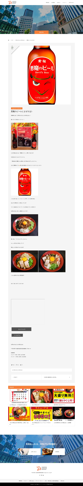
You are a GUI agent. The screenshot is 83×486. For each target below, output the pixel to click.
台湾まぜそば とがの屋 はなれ (16, 108)
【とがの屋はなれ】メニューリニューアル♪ (40, 404)
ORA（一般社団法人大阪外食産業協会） (52, 480)
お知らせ (58, 2)
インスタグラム (17, 335)
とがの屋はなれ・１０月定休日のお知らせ (18, 404)
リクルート (65, 2)
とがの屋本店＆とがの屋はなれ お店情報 (62, 422)
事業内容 (47, 2)
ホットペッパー (21, 329)
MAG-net (62, 480)
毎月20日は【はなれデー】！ (60, 404)
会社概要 (53, 2)
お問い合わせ (71, 2)
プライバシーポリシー (39, 480)
